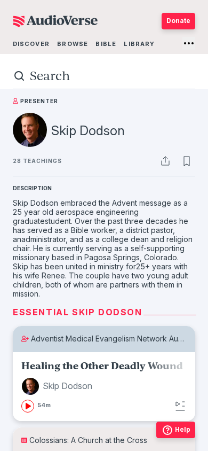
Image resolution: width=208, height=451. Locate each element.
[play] (27, 406)
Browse (72, 44)
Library (139, 44)
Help (182, 429)
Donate (178, 21)
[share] (165, 160)
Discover (31, 44)
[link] (104, 386)
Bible (105, 44)
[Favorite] (186, 160)
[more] (188, 43)
